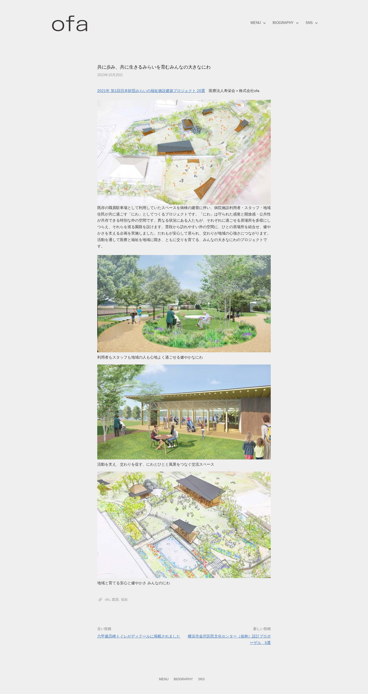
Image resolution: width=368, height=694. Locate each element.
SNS (309, 23)
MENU (256, 23)
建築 (115, 599)
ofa (107, 599)
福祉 (124, 599)
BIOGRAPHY (283, 23)
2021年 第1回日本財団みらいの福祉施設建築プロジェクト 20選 (151, 90)
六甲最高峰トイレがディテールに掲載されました (138, 636)
